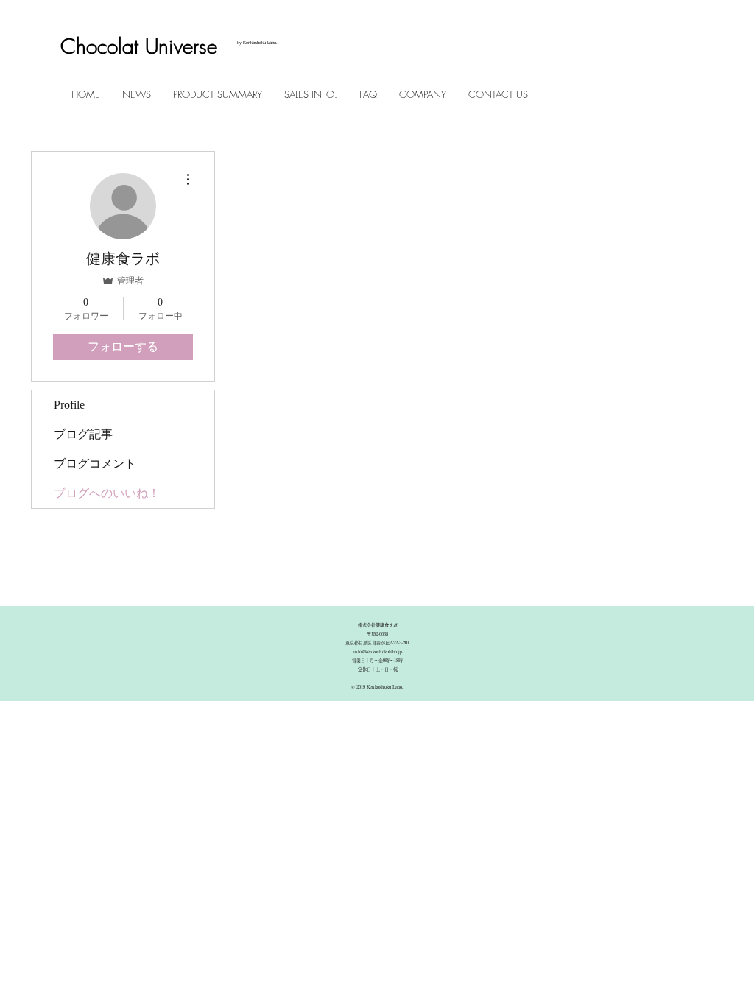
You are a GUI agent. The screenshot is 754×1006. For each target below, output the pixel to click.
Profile (69, 404)
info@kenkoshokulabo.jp (377, 652)
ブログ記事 (83, 434)
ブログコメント (95, 463)
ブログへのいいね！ (107, 493)
